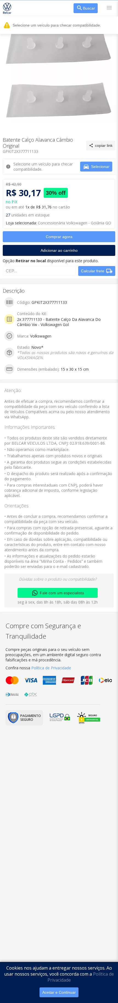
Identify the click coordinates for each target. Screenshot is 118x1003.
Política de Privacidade (51, 667)
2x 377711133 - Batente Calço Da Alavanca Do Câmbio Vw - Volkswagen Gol (59, 322)
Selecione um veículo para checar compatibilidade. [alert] (57, 25)
